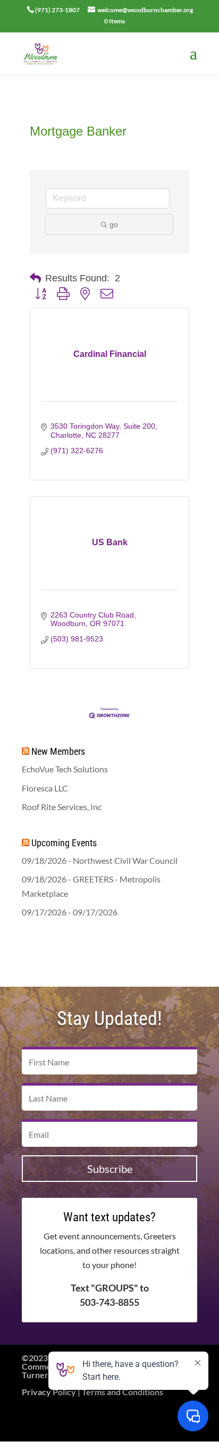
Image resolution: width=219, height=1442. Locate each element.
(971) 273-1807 (57, 10)
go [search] (114, 224)
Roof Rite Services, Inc (62, 807)
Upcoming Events (64, 842)
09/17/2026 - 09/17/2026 (69, 912)
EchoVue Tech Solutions (65, 769)
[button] (35, 278)
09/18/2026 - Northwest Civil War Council (100, 860)
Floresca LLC (45, 788)
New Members (58, 751)
